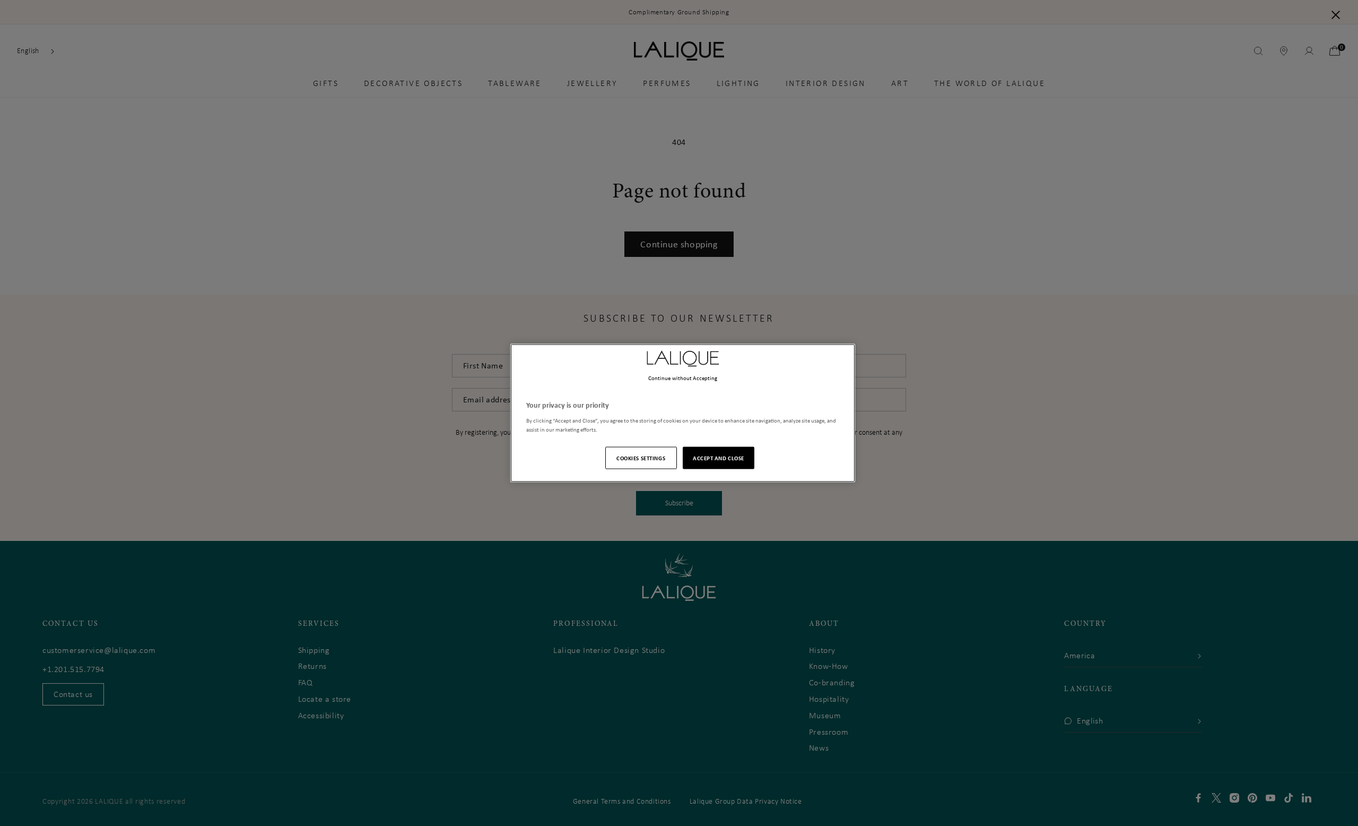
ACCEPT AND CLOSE (718, 457)
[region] (682, 413)
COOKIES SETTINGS (640, 457)
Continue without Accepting (683, 378)
